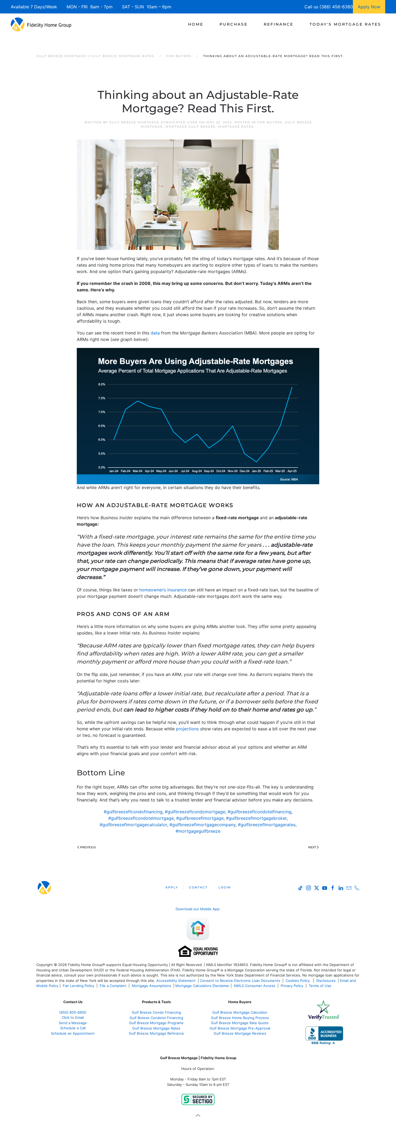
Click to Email (73, 1017)
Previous (88, 847)
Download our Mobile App (197, 909)
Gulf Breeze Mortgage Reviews (240, 1033)
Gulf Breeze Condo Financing (156, 1012)
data (155, 333)
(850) (72, 1012)
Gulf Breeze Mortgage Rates (156, 1028)
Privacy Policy (292, 985)
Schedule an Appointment (73, 1033)
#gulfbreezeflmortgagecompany (202, 824)
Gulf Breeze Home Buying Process (240, 1018)
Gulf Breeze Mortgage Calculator (240, 1012)
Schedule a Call (73, 1028)
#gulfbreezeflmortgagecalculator (133, 824)
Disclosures (326, 980)
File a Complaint (113, 985)
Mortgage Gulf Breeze (190, 126)
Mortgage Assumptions (151, 985)
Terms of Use (320, 985)
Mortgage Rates (236, 126)
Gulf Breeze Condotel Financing (156, 1018)
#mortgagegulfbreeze (198, 831)
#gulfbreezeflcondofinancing (133, 811)
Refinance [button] (278, 24)
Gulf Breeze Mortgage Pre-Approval (240, 1028)
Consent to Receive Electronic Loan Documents (240, 980)
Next (312, 847)
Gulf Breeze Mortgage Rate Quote (240, 1023)
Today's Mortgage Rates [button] (345, 24)
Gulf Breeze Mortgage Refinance (156, 1033)
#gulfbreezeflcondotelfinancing (259, 811)
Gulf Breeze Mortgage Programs (156, 1023)
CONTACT (198, 887)
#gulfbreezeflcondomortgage (195, 811)
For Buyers (269, 122)
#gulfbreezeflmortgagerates (267, 824)
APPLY (171, 887)
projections (187, 728)
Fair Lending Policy (78, 985)
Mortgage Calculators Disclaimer (202, 985)
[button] (198, 1115)
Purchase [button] (234, 24)
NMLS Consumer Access (254, 985)
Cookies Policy (298, 980)
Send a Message (73, 1023)
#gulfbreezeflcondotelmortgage (141, 818)
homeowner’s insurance (163, 589)
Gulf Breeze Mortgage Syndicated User (153, 122)
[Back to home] (41, 24)
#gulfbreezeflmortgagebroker (256, 818)
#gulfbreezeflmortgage (200, 818)
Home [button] (195, 24)
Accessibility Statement (176, 980)
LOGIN (224, 887)
